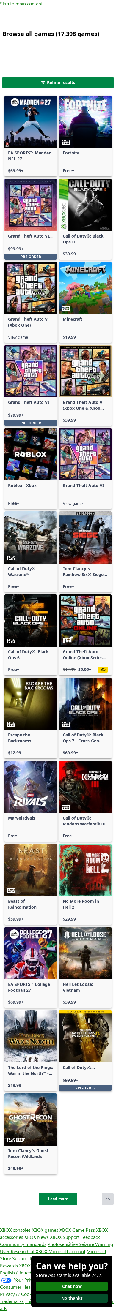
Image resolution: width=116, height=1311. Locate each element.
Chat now (72, 1286)
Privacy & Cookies (18, 1294)
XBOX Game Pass (77, 1230)
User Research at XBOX (24, 1251)
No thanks (72, 1298)
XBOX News (36, 1237)
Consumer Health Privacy (26, 1287)
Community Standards (23, 1244)
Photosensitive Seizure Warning (80, 1244)
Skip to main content (21, 3)
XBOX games (45, 1230)
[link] (30, 136)
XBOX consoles (15, 1230)
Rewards (9, 1265)
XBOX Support (64, 1237)
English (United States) (23, 1272)
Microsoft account (66, 1251)
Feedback (90, 1237)
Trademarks (12, 1301)
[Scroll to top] (108, 1199)
